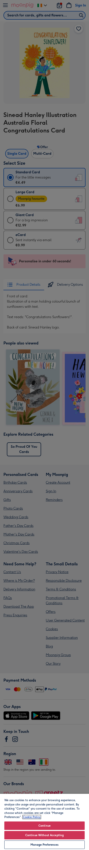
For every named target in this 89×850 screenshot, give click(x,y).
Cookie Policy (32, 817)
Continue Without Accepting (44, 835)
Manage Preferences (44, 844)
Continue (44, 825)
